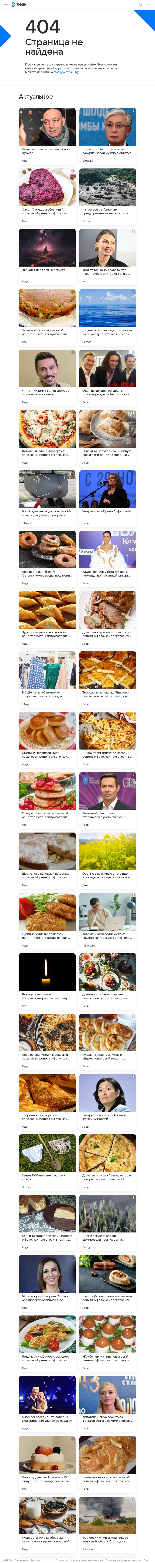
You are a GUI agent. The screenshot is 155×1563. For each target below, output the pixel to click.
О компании (21, 1560)
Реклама (35, 1560)
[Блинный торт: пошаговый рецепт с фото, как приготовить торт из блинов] (47, 1223)
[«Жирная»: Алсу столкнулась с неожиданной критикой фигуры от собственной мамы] (107, 559)
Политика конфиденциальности (123, 1560)
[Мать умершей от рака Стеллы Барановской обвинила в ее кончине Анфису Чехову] (47, 1283)
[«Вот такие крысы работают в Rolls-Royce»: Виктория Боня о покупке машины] (107, 257)
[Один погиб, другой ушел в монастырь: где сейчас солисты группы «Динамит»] (107, 378)
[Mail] (13, 4)
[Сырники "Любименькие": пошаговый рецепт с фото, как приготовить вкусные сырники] (47, 740)
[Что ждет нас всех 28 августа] (47, 257)
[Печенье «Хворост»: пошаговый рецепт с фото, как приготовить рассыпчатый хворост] (107, 1464)
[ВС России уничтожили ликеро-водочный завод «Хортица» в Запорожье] (107, 1525)
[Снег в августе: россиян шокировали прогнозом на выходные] (107, 1223)
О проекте (61, 1560)
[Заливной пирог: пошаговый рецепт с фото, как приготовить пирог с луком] (47, 317)
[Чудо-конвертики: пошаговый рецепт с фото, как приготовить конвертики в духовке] (47, 619)
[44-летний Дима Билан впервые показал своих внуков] (47, 378)
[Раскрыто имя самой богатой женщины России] (107, 1102)
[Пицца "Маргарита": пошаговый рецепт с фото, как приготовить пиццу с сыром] (107, 740)
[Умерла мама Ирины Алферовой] (107, 498)
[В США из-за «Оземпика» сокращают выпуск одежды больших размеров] (47, 679)
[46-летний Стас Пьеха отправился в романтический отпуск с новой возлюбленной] (107, 800)
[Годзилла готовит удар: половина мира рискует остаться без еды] (107, 317)
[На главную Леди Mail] (20, 4)
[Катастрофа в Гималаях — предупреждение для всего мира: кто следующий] (107, 196)
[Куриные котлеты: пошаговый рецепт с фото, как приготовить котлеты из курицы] (47, 921)
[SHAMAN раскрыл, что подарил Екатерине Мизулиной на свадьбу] (47, 1404)
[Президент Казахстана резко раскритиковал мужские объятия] (107, 136)
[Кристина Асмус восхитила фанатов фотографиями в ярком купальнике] (107, 1404)
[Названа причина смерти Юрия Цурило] (47, 136)
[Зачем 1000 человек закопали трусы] (47, 1162)
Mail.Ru (8, 1560)
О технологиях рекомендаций (86, 1560)
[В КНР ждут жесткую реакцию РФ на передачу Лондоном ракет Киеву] (47, 498)
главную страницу (65, 72)
